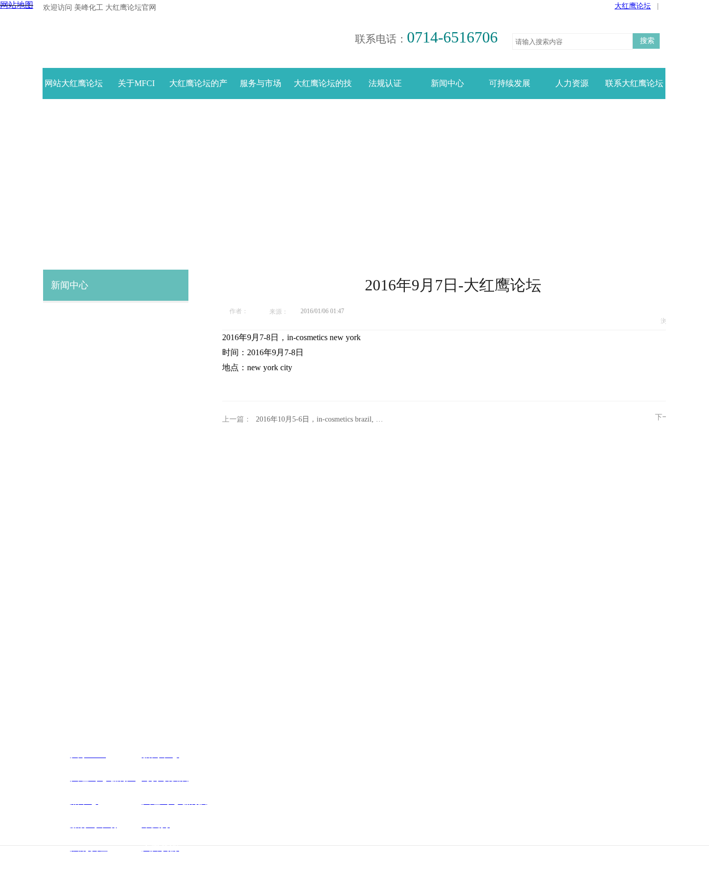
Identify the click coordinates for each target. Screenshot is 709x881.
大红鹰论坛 (633, 6)
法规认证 (385, 83)
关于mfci (136, 83)
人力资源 (572, 83)
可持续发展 (509, 83)
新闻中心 (447, 83)
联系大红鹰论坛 (634, 83)
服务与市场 (260, 83)
